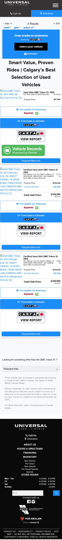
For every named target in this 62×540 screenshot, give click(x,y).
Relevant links (11, 368)
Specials (29, 471)
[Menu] (55, 5)
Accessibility (25, 531)
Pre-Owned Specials (29, 469)
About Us (30, 444)
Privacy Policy (44, 531)
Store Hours (29, 474)
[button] (31, 111)
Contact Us (10, 531)
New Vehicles (29, 460)
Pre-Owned (29, 463)
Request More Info (31, 160)
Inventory (30, 457)
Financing (29, 452)
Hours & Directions (30, 448)
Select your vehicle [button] (31, 46)
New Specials (29, 466)
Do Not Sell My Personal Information (34, 534)
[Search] (56, 493)
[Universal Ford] (17, 3)
